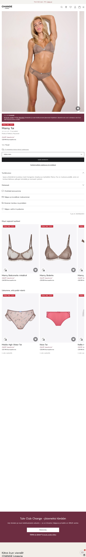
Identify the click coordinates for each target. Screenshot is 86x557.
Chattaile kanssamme (12, 191)
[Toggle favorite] (78, 108)
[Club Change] (70, 7)
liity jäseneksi (20, 117)
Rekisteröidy (43, 530)
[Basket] (79, 7)
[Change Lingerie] (7, 7)
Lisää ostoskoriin (43, 159)
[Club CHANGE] (75, 7)
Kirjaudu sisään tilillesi (49, 534)
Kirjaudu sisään (9, 117)
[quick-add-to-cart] (5, 270)
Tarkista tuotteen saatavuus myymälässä (43, 165)
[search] (61, 7)
